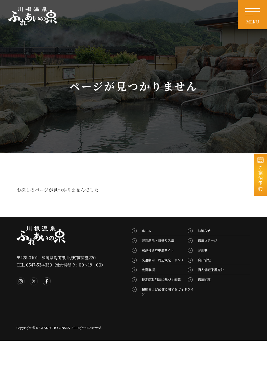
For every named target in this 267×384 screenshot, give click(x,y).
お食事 (202, 250)
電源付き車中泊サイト (158, 250)
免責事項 (148, 269)
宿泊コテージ (207, 240)
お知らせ (204, 230)
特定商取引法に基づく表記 (161, 279)
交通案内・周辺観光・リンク (163, 259)
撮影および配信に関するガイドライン (168, 291)
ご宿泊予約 (260, 178)
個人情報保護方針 (211, 269)
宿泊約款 (204, 279)
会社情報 (204, 259)
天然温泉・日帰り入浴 (158, 240)
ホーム (146, 230)
